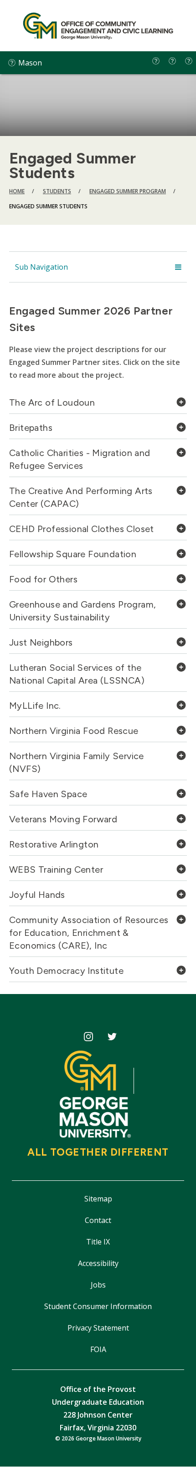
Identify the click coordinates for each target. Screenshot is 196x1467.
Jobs (98, 1285)
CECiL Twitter (112, 1038)
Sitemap (98, 1199)
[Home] (98, 25)
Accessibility (98, 1263)
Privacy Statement (98, 1328)
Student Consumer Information (98, 1306)
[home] (156, 61)
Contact (98, 1220)
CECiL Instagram (88, 1038)
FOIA (98, 1349)
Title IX (98, 1242)
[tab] (98, 405)
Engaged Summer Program (127, 191)
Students (57, 191)
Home (17, 191)
